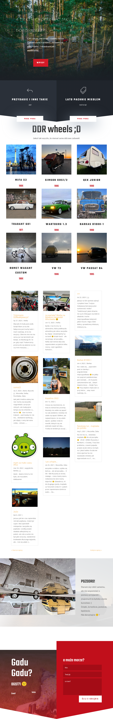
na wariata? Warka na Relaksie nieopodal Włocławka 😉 (55, 317)
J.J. (14, 393)
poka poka (30, 119)
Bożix (25, 391)
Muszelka (19, 393)
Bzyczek (31, 391)
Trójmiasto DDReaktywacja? (21, 316)
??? (78, 294)
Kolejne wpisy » (96, 550)
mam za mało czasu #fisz (22, 463)
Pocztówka (17, 396)
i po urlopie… (51, 461)
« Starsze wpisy (17, 550)
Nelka (26, 321)
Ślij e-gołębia (90, 699)
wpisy (41, 62)
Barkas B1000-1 (84, 360)
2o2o (15, 511)
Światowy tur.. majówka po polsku (88, 427)
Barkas (15, 471)
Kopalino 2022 (51, 398)
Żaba (24, 396)
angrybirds (29, 468)
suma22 (17, 387)
